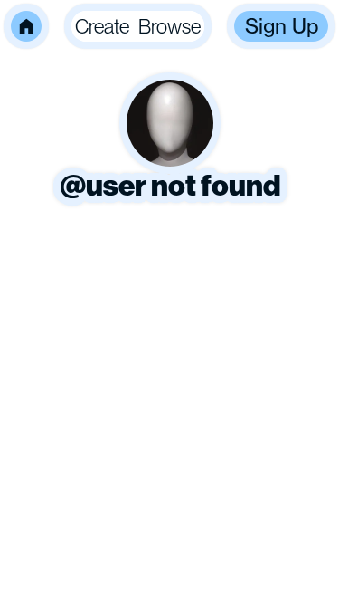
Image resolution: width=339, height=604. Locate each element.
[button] (26, 26)
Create (102, 26)
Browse (169, 26)
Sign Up (281, 26)
